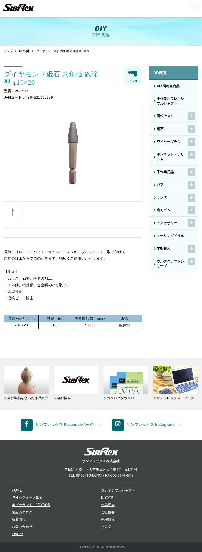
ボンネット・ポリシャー (170, 157)
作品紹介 (108, 505)
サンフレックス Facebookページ (64, 424)
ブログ (106, 527)
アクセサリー (167, 223)
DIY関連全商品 (168, 86)
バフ (160, 184)
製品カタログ (22, 512)
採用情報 (108, 519)
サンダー (163, 197)
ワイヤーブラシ (169, 142)
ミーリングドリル (170, 236)
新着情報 (19, 519)
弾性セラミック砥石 (27, 497)
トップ (8, 51)
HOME (17, 490)
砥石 (160, 129)
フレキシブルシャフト (118, 490)
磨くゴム (163, 210)
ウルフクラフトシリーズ (170, 263)
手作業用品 (165, 172)
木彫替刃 (163, 248)
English (17, 534)
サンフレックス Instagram (150, 424)
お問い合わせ (22, 527)
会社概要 (108, 512)
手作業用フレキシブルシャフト (170, 101)
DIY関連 (24, 51)
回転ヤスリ (165, 116)
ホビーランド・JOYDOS (31, 505)
